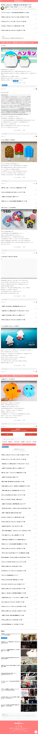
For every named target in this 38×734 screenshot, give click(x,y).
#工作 (29, 108)
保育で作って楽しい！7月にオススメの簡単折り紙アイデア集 (18, 188)
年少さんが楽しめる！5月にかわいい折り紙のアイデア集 (18, 603)
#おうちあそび (25, 108)
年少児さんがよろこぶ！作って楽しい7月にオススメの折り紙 (18, 22)
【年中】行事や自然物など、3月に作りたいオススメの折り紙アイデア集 (18, 531)
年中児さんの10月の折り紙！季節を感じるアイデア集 (18, 580)
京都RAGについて (18, 728)
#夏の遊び (5, 109)
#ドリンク (5, 111)
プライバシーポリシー (24, 728)
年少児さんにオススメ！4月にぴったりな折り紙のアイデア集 (18, 607)
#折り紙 (27, 109)
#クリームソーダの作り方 (21, 112)
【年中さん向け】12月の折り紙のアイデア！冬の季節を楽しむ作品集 (18, 553)
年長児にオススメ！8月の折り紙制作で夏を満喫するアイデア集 (18, 202)
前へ (7, 434)
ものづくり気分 (17, 441)
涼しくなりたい (28, 441)
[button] (36, 731)
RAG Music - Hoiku (3, 3)
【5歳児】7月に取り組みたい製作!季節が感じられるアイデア (18, 307)
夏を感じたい (10, 441)
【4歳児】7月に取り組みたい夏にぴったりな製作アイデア (18, 316)
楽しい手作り (35, 441)
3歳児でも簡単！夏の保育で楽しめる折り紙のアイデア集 (18, 482)
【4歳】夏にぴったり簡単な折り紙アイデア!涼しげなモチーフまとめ (18, 311)
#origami (15, 111)
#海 (21, 109)
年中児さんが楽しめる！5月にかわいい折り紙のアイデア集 (18, 320)
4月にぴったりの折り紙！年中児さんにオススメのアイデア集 (18, 562)
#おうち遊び (21, 108)
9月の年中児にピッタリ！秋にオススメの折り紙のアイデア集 (18, 571)
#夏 (22, 109)
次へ (30, 434)
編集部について (12, 728)
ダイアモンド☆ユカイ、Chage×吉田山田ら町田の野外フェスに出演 (18, 13)
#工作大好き (14, 109)
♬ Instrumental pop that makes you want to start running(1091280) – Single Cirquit (14, 114)
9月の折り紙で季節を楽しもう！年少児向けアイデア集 (18, 625)
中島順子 (34, 183)
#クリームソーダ (19, 111)
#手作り (17, 109)
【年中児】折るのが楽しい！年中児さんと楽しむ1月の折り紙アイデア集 (18, 509)
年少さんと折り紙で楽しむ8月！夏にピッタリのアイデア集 (18, 193)
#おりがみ (12, 111)
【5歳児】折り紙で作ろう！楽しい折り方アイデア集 (18, 527)
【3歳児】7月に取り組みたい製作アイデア (9, 196)
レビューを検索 (19, 444)
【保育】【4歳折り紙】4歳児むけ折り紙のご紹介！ (18, 513)
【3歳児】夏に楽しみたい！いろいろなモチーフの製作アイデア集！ (18, 598)
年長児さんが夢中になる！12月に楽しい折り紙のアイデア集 (18, 611)
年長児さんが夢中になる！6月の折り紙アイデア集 (18, 567)
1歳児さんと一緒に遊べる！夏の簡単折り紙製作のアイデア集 (18, 594)
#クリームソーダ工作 (5, 112)
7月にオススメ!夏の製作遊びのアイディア (18, 576)
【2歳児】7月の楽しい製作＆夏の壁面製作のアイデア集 (18, 616)
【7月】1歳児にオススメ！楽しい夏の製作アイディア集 (18, 536)
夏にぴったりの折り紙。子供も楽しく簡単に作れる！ (18, 500)
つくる (8, 3)
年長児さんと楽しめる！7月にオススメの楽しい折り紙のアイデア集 (18, 18)
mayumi (34, 136)
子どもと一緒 (5, 441)
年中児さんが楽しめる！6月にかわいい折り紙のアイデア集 (18, 31)
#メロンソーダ (24, 111)
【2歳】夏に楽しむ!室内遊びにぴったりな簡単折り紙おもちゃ (18, 540)
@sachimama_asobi (4, 94)
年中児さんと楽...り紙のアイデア (14, 3)
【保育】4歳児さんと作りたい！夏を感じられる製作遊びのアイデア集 (18, 487)
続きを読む (19, 430)
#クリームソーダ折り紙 (13, 112)
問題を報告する (3, 136)
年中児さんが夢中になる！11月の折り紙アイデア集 (18, 620)
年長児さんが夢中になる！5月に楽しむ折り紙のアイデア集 (18, 589)
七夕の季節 (22, 441)
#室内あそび (9, 111)
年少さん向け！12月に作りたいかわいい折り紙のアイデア (18, 585)
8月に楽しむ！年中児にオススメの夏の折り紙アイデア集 (18, 26)
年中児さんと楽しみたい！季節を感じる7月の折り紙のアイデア (13, 38)
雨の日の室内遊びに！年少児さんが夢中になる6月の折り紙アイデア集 (18, 558)
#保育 (20, 109)
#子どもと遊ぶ (9, 109)
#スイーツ (24, 109)
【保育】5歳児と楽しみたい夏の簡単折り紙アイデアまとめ (18, 491)
